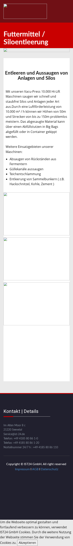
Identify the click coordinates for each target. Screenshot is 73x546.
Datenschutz (49, 469)
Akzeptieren (27, 543)
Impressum (22, 469)
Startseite (10, 11)
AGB (35, 469)
